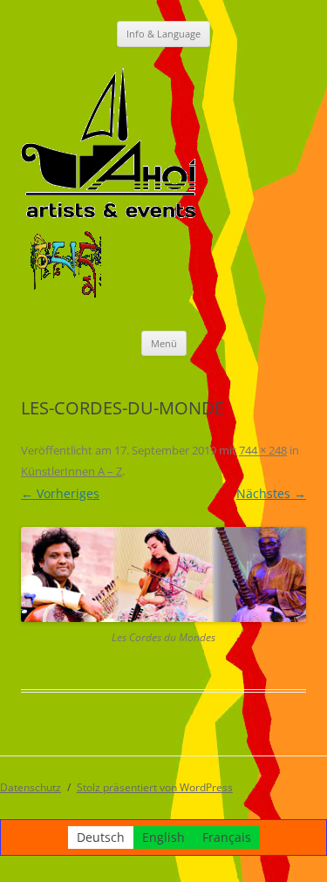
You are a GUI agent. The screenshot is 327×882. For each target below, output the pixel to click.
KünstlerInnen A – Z (71, 471)
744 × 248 (263, 450)
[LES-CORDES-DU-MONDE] (163, 574)
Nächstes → (271, 493)
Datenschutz (30, 787)
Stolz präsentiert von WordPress (155, 787)
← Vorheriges (60, 493)
